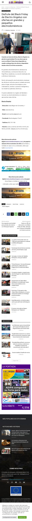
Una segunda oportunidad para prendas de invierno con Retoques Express (8, 225)
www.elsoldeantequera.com (14, 141)
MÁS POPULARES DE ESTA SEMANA (14, 419)
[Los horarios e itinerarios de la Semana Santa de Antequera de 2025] (6, 443)
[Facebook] (8, 214)
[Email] (19, 214)
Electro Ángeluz (5, 206)
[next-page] (5, 316)
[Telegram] (27, 214)
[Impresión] (23, 214)
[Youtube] (24, 482)
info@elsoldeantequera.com (16, 479)
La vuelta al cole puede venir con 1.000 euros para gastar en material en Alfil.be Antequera (21, 241)
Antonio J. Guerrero (10, 30)
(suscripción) (24, 184)
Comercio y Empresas (10, 7)
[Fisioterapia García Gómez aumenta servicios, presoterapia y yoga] (6, 250)
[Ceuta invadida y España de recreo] (6, 355)
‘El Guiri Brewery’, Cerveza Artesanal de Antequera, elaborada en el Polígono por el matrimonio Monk (21, 265)
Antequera (8, 204)
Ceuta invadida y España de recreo (21, 352)
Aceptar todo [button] (22, 517)
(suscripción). (9, 148)
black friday (15, 204)
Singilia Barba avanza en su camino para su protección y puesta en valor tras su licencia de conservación (21, 335)
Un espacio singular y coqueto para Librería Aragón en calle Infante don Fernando (21, 274)
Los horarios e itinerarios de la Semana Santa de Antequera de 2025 (20, 442)
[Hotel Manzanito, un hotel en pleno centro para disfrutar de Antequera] (6, 303)
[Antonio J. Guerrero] (3, 30)
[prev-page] (3, 316)
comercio (22, 204)
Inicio (3, 7)
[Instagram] (12, 482)
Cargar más (15, 360)
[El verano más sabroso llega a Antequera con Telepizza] (6, 311)
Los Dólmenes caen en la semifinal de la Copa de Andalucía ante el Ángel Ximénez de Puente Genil (21, 327)
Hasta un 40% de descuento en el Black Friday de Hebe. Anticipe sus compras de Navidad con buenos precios (23, 227)
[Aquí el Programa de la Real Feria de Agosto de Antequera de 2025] (6, 451)
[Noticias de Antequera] (16, 2)
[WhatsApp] (16, 214)
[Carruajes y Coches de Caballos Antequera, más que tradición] (6, 258)
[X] (12, 214)
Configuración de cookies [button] (9, 517)
